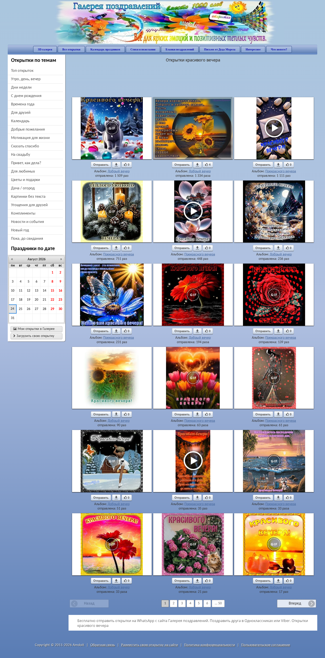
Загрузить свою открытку (33, 336)
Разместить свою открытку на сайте (149, 645)
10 (12, 291)
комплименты (23, 213)
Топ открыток (22, 71)
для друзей (21, 113)
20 (36, 300)
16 (60, 291)
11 (20, 291)
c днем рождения (26, 96)
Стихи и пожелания (142, 49)
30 (60, 309)
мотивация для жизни (30, 138)
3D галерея (45, 49)
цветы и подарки (25, 180)
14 (44, 291)
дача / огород (23, 188)
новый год (20, 230)
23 (60, 300)
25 (20, 309)
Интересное (253, 49)
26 (28, 309)
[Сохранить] (116, 165)
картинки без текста (28, 197)
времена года (22, 104)
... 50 (218, 603)
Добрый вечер (119, 171)
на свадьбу (20, 155)
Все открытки (71, 49)
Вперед (295, 603)
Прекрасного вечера (280, 171)
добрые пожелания (28, 129)
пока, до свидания (27, 239)
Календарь (20, 121)
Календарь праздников (105, 49)
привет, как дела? (26, 163)
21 (44, 300)
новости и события (27, 222)
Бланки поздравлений (180, 49)
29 (52, 309)
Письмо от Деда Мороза (219, 49)
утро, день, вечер (25, 79)
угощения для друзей (29, 205)
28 (44, 309)
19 (28, 300)
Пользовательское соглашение (265, 645)
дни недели (21, 88)
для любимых (23, 171)
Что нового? (279, 49)
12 (28, 291)
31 (12, 318)
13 (36, 291)
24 (12, 309)
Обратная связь (102, 645)
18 (20, 300)
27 (36, 309)
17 (12, 300)
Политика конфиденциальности (209, 645)
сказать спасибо (25, 146)
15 (52, 291)
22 (52, 300)
